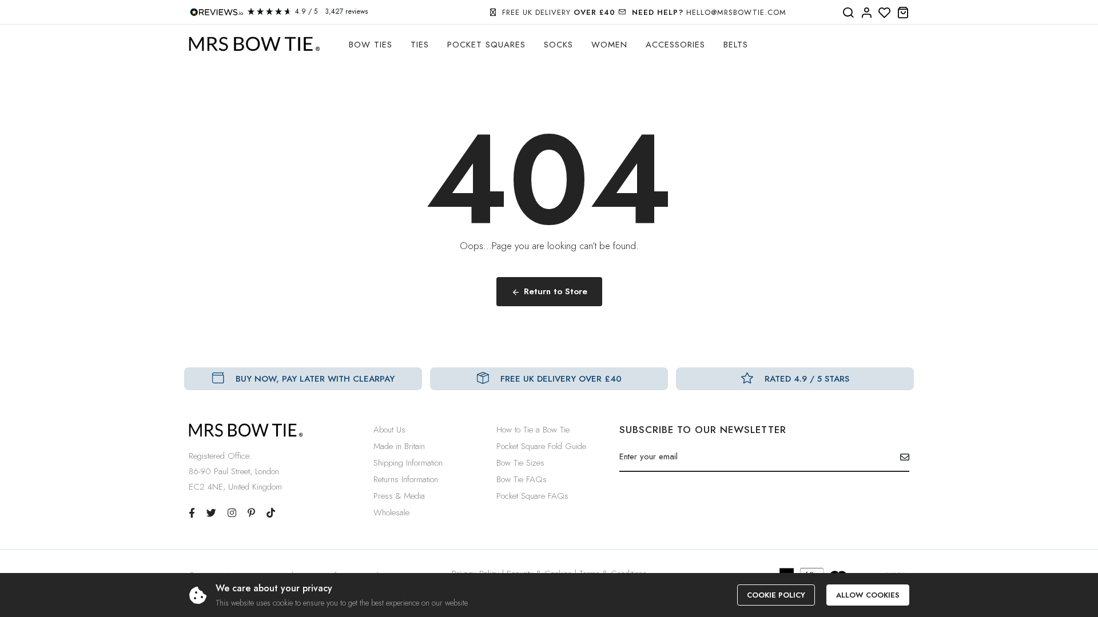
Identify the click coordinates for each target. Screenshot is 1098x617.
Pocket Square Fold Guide (541, 446)
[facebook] (192, 513)
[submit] (900, 457)
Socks (558, 44)
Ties (420, 44)
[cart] (903, 13)
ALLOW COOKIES (868, 595)
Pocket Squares (486, 44)
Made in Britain (399, 446)
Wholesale (391, 512)
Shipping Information (408, 462)
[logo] (254, 44)
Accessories (675, 44)
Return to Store (555, 291)
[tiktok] (270, 513)
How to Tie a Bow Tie (533, 429)
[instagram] (232, 513)
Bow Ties (370, 44)
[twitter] (211, 513)
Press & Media (399, 496)
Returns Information (405, 479)
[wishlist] (884, 13)
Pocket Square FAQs (532, 496)
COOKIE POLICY (776, 595)
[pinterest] (251, 513)
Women (609, 44)
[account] (866, 13)
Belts (735, 44)
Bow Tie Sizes (520, 462)
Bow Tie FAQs (521, 479)
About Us (389, 429)
